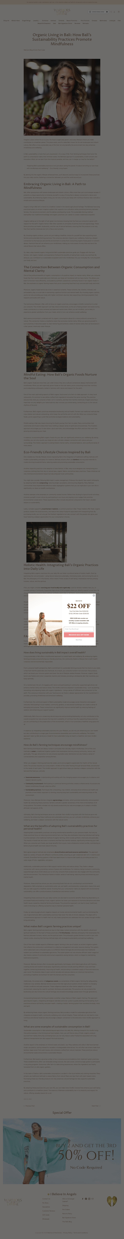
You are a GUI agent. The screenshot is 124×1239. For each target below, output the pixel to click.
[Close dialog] (94, 595)
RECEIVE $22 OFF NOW (79, 635)
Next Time (79, 640)
